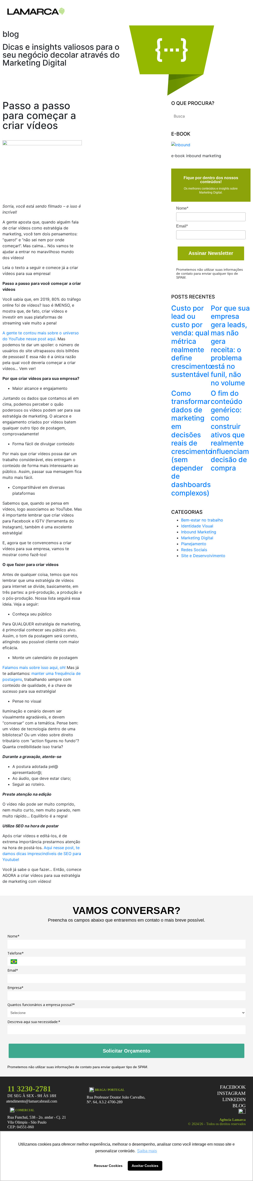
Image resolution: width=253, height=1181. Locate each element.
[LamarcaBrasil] (36, 10)
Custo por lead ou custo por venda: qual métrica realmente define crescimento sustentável (191, 341)
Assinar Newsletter (211, 253)
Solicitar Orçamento (126, 1051)
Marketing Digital (197, 537)
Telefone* (15, 953)
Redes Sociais (194, 549)
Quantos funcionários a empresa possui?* (41, 1005)
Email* (182, 226)
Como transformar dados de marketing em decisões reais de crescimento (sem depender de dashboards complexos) (191, 443)
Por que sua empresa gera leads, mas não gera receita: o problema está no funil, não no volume (230, 345)
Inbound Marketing (198, 531)
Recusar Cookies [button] (108, 1166)
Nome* (182, 208)
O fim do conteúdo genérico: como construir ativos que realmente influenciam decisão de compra (230, 430)
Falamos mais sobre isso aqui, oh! (33, 667)
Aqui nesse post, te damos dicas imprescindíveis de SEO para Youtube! (41, 853)
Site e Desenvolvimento (203, 555)
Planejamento (193, 543)
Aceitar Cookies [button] (145, 1166)
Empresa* (15, 987)
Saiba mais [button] (147, 1151)
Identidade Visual (197, 525)
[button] (244, 11)
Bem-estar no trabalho (202, 519)
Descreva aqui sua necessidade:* (33, 1022)
